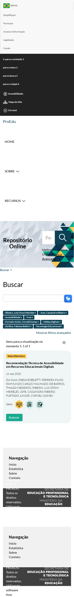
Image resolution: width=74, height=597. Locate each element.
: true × (29, 317)
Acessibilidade (15, 93)
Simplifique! (9, 15)
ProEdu (9, 121)
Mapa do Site (15, 101)
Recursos (13, 200)
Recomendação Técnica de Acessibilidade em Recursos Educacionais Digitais (35, 364)
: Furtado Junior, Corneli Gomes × (21, 321)
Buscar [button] (5, 270)
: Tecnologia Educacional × (48, 326)
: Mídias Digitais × (52, 321)
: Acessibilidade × (13, 317)
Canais (6, 48)
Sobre (10, 171)
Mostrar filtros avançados (53, 332)
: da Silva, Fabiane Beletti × (18, 326)
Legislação (8, 39)
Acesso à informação (14, 31)
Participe (8, 23)
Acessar (14, 417)
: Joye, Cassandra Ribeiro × (53, 312)
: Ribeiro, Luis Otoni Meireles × (20, 312)
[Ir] (63, 237)
